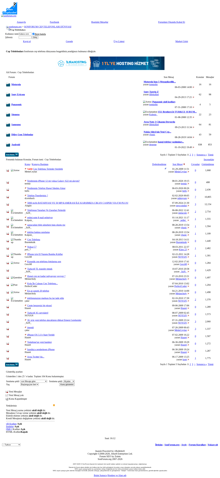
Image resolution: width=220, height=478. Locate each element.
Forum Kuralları (197, 444)
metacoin (182, 213)
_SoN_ (28, 213)
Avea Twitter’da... (35, 357)
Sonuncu (202, 154)
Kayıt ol (27, 41)
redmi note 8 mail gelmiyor (40, 217)
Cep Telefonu (33, 239)
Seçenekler (209, 159)
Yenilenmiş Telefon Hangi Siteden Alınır (46, 188)
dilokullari (154, 94)
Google (69, 41)
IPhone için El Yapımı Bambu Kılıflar (45, 254)
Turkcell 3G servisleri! (37, 313)
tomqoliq (153, 84)
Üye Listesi (119, 41)
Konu (27, 164)
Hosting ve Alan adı (116, 475)
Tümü (210, 154)
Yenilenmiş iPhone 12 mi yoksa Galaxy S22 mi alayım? (53, 181)
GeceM (28, 257)
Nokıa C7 (32, 247)
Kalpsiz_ (153, 114)
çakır (27, 301)
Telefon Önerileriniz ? (37, 195)
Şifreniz (9, 37)
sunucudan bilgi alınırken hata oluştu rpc (46, 225)
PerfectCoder (31, 286)
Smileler (10, 426)
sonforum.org (15, 26)
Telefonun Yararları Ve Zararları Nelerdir (46, 210)
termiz (28, 183)
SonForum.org (171, 444)
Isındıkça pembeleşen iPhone (41, 349)
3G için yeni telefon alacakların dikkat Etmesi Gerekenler (54, 320)
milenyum (182, 198)
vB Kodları (11, 424)
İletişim (159, 444)
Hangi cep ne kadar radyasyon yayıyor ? (46, 276)
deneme (153, 144)
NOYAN (182, 257)
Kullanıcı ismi (11, 34)
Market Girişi (181, 41)
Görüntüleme (208, 164)
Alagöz (28, 205)
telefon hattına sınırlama (38, 232)
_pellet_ (183, 220)
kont (185, 359)
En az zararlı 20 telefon (38, 291)
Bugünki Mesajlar (99, 22)
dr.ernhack (30, 198)
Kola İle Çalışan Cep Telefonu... (42, 283)
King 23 (183, 249)
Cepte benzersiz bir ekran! (39, 305)
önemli (30, 327)
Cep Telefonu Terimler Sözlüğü (48, 169)
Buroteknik (30, 242)
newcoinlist (181, 205)
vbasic (152, 134)
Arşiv (184, 444)
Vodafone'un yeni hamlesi (39, 342)
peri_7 (28, 249)
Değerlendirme (159, 164)
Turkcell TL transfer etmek (39, 269)
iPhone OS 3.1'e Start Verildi (40, 335)
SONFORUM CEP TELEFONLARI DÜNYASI (47, 26)
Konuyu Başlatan (40, 164)
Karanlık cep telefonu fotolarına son (44, 261)
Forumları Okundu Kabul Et (171, 22)
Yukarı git (213, 444)
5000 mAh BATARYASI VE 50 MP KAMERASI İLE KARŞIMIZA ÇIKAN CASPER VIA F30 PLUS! (77, 203)
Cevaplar (195, 164)
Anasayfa (21, 22)
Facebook (54, 22)
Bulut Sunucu (100, 475)
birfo (27, 191)
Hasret (28, 308)
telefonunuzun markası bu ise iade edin (45, 298)
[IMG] (9, 429)
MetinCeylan (31, 171)
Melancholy (30, 279)
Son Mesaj (178, 164)
